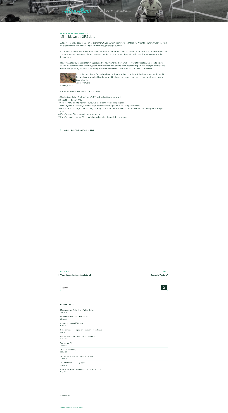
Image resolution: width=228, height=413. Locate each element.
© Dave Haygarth (65, 395)
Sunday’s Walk (66, 86)
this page (92, 106)
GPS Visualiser (109, 68)
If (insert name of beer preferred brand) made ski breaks (81, 330)
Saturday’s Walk (83, 83)
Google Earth (70, 130)
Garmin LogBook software (94, 66)
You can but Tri (65, 343)
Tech (92, 130)
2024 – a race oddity (68, 350)
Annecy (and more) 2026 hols (71, 323)
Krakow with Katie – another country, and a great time (80, 369)
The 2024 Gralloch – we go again (72, 363)
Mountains (83, 130)
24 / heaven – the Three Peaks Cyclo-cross (76, 356)
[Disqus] (114, 165)
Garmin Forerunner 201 (95, 43)
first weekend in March (86, 77)
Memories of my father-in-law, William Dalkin (77, 310)
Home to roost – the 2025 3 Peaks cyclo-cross (77, 336)
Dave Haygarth (81, 33)
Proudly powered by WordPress (71, 407)
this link (121, 103)
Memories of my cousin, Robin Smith (74, 316)
